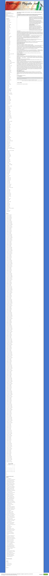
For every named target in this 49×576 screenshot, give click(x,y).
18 (7, 470)
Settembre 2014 (9, 370)
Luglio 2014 (8, 372)
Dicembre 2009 (9, 432)
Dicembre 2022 (9, 262)
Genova (8, 97)
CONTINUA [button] (45, 574)
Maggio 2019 (8, 309)
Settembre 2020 (9, 292)
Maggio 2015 (8, 361)
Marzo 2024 (8, 246)
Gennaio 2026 (8, 222)
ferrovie (8, 83)
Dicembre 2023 (9, 249)
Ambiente (8, 27)
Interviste (8, 110)
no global (8, 138)
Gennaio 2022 (8, 274)
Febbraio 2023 (8, 260)
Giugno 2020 (8, 295)
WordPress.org (9, 565)
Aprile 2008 (8, 454)
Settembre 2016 (9, 344)
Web (7, 209)
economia (8, 70)
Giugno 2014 (8, 373)
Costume (8, 60)
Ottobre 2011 (8, 408)
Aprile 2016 (8, 349)
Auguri (7, 34)
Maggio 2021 (8, 283)
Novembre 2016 (9, 342)
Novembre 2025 (9, 224)
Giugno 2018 (8, 321)
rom (7, 174)
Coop (7, 58)
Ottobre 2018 (8, 317)
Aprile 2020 (8, 297)
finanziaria (8, 84)
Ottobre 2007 (8, 460)
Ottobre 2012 (8, 395)
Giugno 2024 (8, 243)
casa (7, 51)
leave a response (19, 78)
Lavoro (7, 114)
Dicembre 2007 (9, 458)
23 (14, 470)
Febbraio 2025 (8, 234)
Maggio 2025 (8, 231)
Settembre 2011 (9, 409)
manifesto (8, 123)
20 (10, 470)
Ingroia (7, 109)
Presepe (8, 160)
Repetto (8, 172)
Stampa (8, 190)
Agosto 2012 (8, 397)
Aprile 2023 (8, 258)
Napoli (7, 136)
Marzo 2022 (8, 272)
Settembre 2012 (9, 396)
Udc (7, 200)
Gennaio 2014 (8, 379)
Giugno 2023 (8, 256)
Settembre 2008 (9, 448)
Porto (7, 158)
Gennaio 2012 (8, 405)
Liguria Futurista (9, 121)
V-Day (7, 202)
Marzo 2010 (8, 429)
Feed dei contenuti (9, 563)
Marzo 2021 (8, 285)
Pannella (8, 145)
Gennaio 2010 (8, 431)
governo (8, 100)
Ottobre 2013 (8, 382)
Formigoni (8, 89)
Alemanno (8, 24)
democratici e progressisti (10, 62)
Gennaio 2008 (8, 457)
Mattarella (8, 127)
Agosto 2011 (8, 410)
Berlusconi (8, 36)
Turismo (8, 199)
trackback (22, 78)
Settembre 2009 (9, 435)
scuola (7, 183)
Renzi (7, 171)
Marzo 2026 (8, 220)
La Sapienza (8, 113)
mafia (7, 122)
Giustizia (8, 99)
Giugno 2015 (8, 360)
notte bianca (8, 139)
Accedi (7, 562)
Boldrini (8, 39)
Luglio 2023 (8, 255)
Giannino (8, 98)
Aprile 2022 (8, 271)
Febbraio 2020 (8, 299)
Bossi (7, 40)
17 (6, 470)
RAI (7, 165)
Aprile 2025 (8, 232)
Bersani (8, 37)
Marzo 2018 (8, 324)
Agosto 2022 (8, 267)
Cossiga (8, 59)
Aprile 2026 (8, 219)
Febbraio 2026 (8, 221)
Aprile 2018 (8, 323)
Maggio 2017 (8, 335)
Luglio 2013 (8, 385)
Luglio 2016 (8, 346)
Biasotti (8, 38)
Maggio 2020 (8, 296)
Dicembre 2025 (9, 223)
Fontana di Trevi (9, 88)
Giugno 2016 (8, 347)
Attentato (8, 33)
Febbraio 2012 (8, 404)
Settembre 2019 (9, 305)
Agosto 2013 (8, 384)
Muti (7, 135)
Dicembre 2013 (9, 380)
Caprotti (8, 48)
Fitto (7, 87)
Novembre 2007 (9, 459)
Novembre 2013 (9, 381)
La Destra (8, 112)
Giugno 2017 (8, 334)
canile (7, 46)
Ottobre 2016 (8, 343)
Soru (7, 188)
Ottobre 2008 (8, 447)
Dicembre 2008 (9, 445)
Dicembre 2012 (9, 393)
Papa (7, 146)
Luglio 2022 (8, 268)
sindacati (8, 186)
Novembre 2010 (9, 420)
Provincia (8, 163)
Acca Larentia (8, 22)
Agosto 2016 (8, 345)
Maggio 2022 (8, 270)
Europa (8, 77)
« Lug (6, 474)
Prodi (7, 162)
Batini (7, 35)
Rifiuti (7, 173)
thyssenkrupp (8, 196)
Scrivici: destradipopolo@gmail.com (10, 16)
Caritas (8, 49)
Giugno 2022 (8, 269)
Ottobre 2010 (8, 421)
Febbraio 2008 (8, 456)
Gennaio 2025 (8, 235)
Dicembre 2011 (9, 406)
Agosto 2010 (8, 423)
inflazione (8, 108)
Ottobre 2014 (8, 369)
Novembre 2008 (9, 446)
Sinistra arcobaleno (9, 187)
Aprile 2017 (8, 336)
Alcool (7, 23)
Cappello (8, 47)
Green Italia (8, 102)
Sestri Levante (8, 184)
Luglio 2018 (8, 320)
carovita (8, 50)
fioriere (7, 86)
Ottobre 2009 (8, 434)
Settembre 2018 (9, 318)
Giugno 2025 (8, 230)
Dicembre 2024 (9, 236)
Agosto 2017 (8, 332)
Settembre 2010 (9, 422)
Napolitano (8, 137)
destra (7, 64)
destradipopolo (9, 65)
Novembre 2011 (9, 407)
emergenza (8, 72)
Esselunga (8, 74)
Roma (7, 175)
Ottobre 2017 (8, 330)
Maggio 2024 (8, 244)
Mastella (8, 126)
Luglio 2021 (8, 281)
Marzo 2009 (8, 442)
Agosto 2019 (8, 306)
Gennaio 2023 (8, 261)
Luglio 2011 (8, 411)
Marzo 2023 (8, 259)
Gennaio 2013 (8, 392)
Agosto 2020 (8, 293)
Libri (7, 120)
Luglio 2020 (8, 294)
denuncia (8, 63)
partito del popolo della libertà (10, 148)
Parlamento (8, 147)
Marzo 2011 (8, 416)
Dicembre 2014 (9, 367)
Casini (7, 52)
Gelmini (8, 96)
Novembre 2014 (9, 368)
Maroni (7, 125)
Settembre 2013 (9, 383)
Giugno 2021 (8, 282)
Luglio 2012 (8, 398)
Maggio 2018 (8, 322)
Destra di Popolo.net (24, 6)
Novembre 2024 (9, 237)
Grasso (8, 101)
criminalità (8, 61)
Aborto (7, 21)
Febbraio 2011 (8, 417)
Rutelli (7, 176)
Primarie (8, 161)
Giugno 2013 (8, 386)
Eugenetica (8, 76)
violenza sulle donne (9, 208)
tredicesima (8, 198)
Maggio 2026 (8, 218)
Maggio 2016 (8, 348)
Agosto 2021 (8, 280)
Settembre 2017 (9, 331)
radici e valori (8, 164)
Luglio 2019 (8, 307)
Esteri (7, 75)
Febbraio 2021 (8, 286)
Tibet (7, 197)
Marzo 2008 (8, 455)
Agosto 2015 (8, 358)
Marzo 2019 (8, 311)
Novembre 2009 (9, 433)
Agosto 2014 (8, 371)
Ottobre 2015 (8, 356)
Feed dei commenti (9, 564)
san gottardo (8, 177)
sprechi (8, 189)
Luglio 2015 (8, 359)
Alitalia (7, 26)
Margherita (8, 124)
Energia (8, 73)
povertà (8, 159)
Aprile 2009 (8, 441)
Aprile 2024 (8, 245)
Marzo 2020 (8, 298)
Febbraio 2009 (8, 443)
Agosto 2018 (8, 319)
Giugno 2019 (8, 308)
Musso (7, 134)
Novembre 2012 (9, 394)
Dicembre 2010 (9, 419)
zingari (7, 211)
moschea (8, 133)
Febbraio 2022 (8, 273)
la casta (8, 111)
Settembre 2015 (9, 357)
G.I (8, 567)
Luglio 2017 (8, 333)
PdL (7, 152)
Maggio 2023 (8, 257)
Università (8, 201)
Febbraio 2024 (8, 247)
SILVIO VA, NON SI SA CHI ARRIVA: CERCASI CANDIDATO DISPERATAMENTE (32, 80)
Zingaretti (8, 210)
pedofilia (8, 153)
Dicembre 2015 (9, 354)
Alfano (7, 25)
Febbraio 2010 (8, 430)
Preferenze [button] (41, 574)
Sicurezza (8, 185)
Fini (7, 85)
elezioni (8, 71)
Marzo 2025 (8, 233)
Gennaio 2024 (8, 248)
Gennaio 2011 (8, 418)
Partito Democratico (9, 150)
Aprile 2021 (8, 284)
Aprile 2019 (8, 310)
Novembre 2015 (9, 355)
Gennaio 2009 (8, 444)
